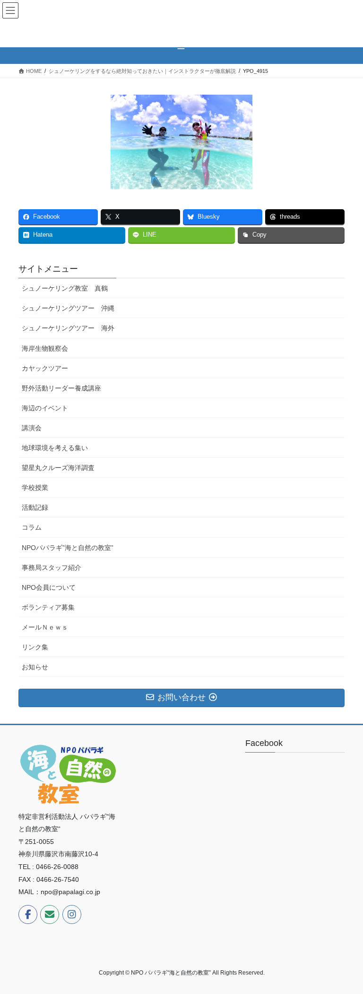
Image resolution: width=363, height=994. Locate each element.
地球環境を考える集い (55, 448)
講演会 (32, 428)
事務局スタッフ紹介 (51, 567)
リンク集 (35, 647)
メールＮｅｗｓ (45, 627)
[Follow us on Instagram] (71, 914)
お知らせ (35, 667)
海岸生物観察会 (45, 348)
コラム (32, 527)
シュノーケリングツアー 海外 (68, 328)
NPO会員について (49, 587)
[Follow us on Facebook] (27, 914)
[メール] (49, 914)
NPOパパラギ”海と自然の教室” (67, 547)
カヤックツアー (45, 368)
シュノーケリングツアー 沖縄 (68, 308)
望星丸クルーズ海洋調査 (58, 467)
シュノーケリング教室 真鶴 (65, 288)
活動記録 (35, 507)
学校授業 (35, 487)
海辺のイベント (45, 408)
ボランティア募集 (48, 607)
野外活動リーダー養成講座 (61, 388)
